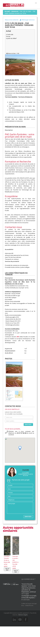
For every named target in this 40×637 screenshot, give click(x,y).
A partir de (8, 348)
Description (9, 130)
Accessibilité (9, 249)
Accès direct (9, 353)
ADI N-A (23, 594)
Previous (7, 65)
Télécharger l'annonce (28, 20)
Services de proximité (12, 261)
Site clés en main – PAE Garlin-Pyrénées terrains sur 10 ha (20, 12)
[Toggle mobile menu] (36, 3)
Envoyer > (28, 424)
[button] (20, 448)
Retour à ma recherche (11, 20)
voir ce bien (7, 569)
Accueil (7, 11)
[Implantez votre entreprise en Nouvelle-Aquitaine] (13, 4)
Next (33, 65)
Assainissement (10, 351)
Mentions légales (23, 615)
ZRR (18, 337)
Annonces (14, 11)
